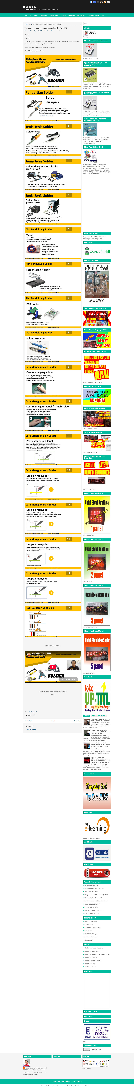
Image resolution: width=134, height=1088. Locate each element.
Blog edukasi (30, 7)
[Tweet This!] (31, 712)
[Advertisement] (97, 203)
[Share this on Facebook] (29, 712)
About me (27, 19)
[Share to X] (32, 715)
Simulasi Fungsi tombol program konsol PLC (97, 954)
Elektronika (44, 15)
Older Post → (78, 721)
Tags (93, 715)
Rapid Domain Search (88, 1085)
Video (103, 15)
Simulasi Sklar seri (90, 963)
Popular (87, 715)
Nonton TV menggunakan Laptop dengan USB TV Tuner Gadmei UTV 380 (100, 731)
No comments (55, 31)
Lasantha (64, 1085)
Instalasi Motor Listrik (93, 15)
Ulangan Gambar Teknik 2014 (93, 898)
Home (26, 15)
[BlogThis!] (31, 715)
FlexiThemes (49, 1085)
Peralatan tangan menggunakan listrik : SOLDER (46, 28)
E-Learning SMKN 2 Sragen (92, 927)
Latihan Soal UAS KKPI (91, 907)
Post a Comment (31, 729)
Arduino (36, 15)
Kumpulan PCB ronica (91, 921)
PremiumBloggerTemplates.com (74, 1085)
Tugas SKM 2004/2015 (91, 891)
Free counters (86, 1068)
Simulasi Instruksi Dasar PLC (93, 951)
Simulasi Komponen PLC (92, 957)
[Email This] (29, 715)
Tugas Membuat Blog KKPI (92, 904)
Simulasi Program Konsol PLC (93, 960)
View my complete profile (30, 1074)
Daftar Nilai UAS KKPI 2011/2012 (94, 910)
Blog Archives (101, 715)
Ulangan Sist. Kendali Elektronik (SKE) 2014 (97, 895)
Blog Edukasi (88, 940)
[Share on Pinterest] (36, 712)
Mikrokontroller (54, 15)
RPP (31, 15)
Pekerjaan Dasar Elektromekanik (76, 15)
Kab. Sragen (88, 931)
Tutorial (63, 15)
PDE (31, 24)
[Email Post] (26, 715)
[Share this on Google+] (34, 712)
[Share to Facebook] (34, 715)
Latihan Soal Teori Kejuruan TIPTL (94, 888)
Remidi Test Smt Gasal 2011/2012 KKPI (96, 901)
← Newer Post (27, 721)
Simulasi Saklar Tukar (91, 967)
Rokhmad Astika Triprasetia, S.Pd (36, 1068)
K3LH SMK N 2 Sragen (91, 934)
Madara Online (89, 924)
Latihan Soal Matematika (92, 885)
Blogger (80, 1081)
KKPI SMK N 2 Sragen (91, 937)
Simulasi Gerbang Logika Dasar (94, 948)
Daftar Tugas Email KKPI (92, 913)
